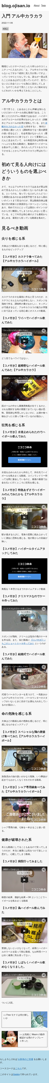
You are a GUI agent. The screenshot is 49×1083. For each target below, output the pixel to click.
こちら (18, 1068)
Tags (43, 5)
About (36, 5)
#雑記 (5, 28)
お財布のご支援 (25, 1059)
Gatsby (16, 1074)
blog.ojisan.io (16, 5)
